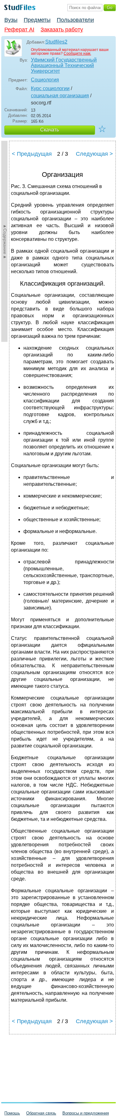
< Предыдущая (32, 154)
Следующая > (94, 154)
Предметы (37, 20)
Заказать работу (62, 29)
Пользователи (75, 20)
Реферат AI (19, 29)
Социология (45, 79)
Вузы (10, 20)
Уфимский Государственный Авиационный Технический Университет (64, 65)
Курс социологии (50, 88)
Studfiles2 (56, 41)
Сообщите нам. (77, 53)
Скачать (49, 129)
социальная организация (60, 95)
